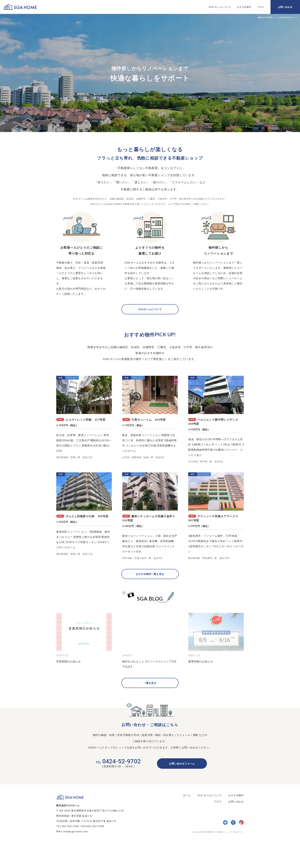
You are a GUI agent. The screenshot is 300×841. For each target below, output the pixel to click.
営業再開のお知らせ (68, 661)
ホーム (187, 795)
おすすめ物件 (244, 7)
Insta (241, 822)
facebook (233, 822)
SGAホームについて (150, 309)
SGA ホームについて (220, 7)
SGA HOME (20, 7)
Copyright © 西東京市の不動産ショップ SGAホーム (218, 832)
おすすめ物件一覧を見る (150, 573)
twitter (225, 822)
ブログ (260, 7)
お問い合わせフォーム (182, 763)
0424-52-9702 (118, 761)
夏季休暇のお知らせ (200, 661)
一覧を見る (150, 682)
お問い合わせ (285, 7)
